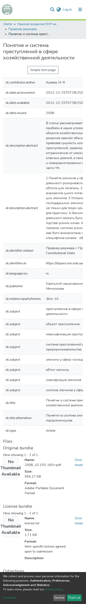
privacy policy (54, 589)
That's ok (74, 598)
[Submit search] (52, 9)
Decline (59, 598)
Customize (9, 598)
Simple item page (43, 70)
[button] (58, 9)
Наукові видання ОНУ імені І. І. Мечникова (38, 24)
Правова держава (22, 29)
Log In (68, 9)
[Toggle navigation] (80, 9)
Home (7, 24)
